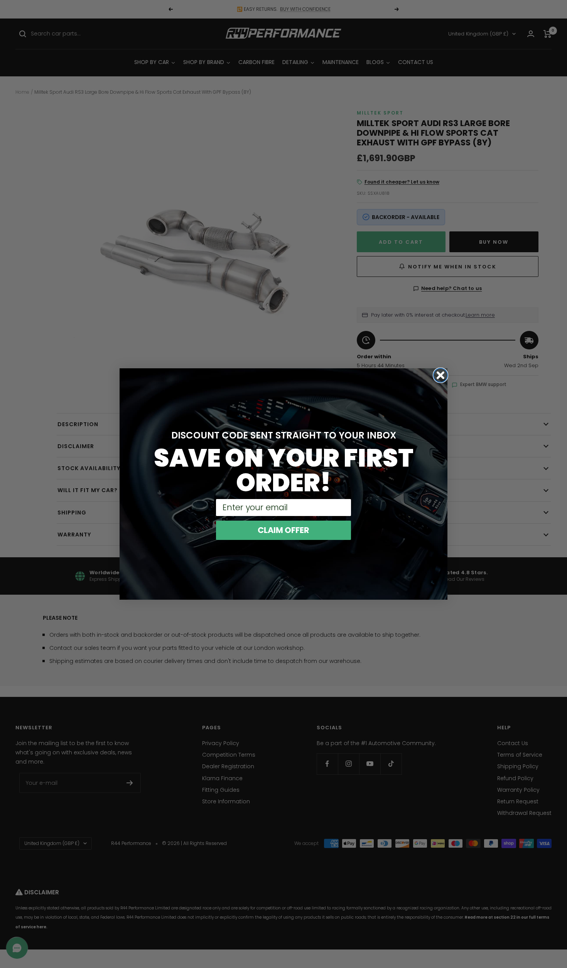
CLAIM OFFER (283, 530)
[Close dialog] (440, 375)
